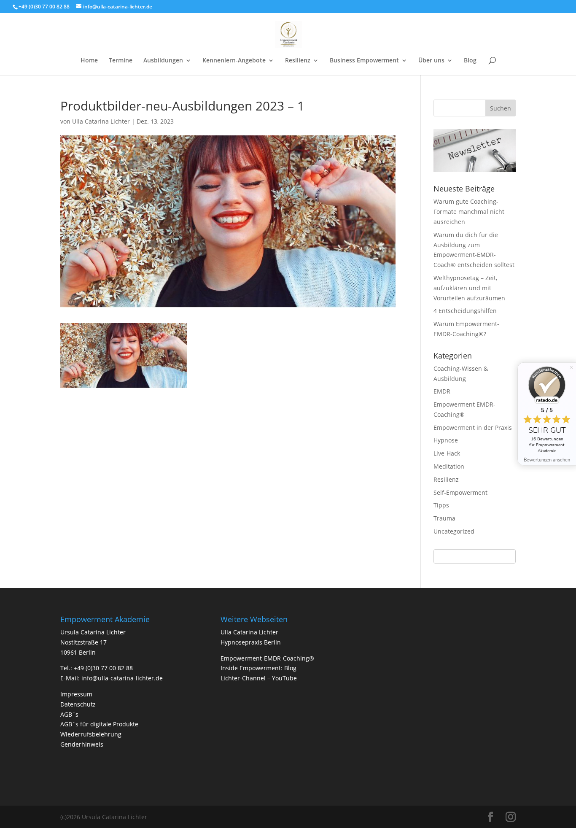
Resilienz (297, 60)
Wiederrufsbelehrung (90, 734)
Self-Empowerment (460, 492)
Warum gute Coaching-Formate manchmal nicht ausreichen (468, 211)
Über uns (431, 60)
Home (89, 60)
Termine (120, 60)
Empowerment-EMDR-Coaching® (267, 658)
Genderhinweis (81, 744)
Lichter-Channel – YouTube (259, 678)
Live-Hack (446, 453)
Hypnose (445, 440)
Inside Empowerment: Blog (258, 668)
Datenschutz (78, 704)
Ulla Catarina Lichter (101, 121)
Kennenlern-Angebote (234, 60)
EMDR (441, 391)
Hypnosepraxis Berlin (251, 642)
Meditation (448, 466)
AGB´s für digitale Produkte (99, 724)
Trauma (444, 518)
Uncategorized (453, 531)
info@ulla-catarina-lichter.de (122, 678)
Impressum (76, 694)
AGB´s (69, 714)
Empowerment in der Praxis (472, 427)
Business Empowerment (364, 60)
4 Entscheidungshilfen (465, 311)
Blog (470, 60)
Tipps (441, 505)
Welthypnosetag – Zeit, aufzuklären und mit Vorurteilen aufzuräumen (469, 288)
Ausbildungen (163, 60)
